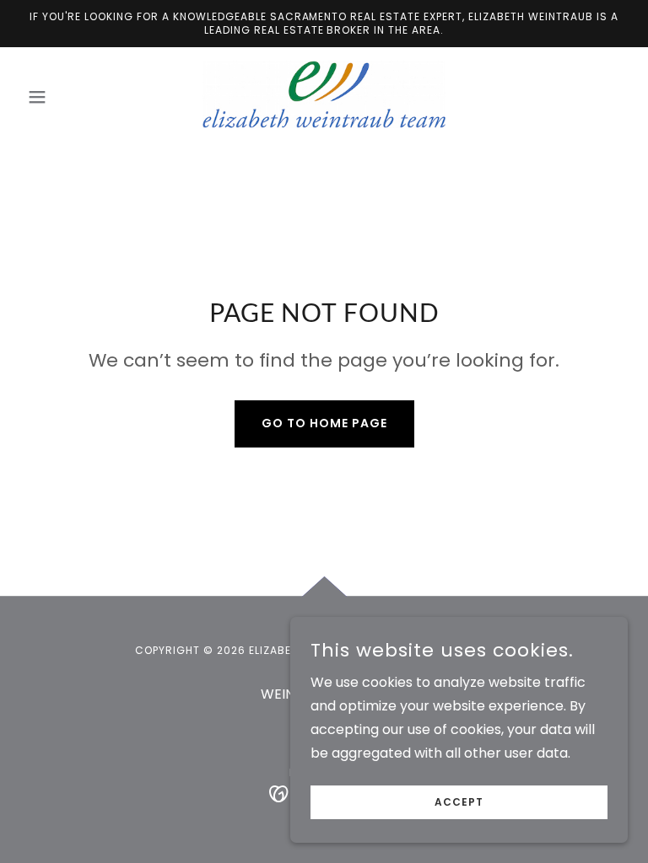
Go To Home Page (324, 423)
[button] (65, 97)
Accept (459, 802)
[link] (324, 94)
